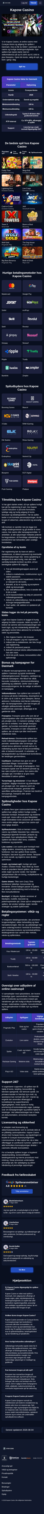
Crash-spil (24, 152)
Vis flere (22, 1270)
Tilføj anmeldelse (22, 1191)
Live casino (15, 152)
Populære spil (5, 152)
